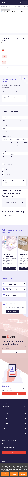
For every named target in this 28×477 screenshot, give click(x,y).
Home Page (3, 6)
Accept (23, 474)
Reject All (14, 474)
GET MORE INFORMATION (8, 268)
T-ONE (2, 36)
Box (17, 91)
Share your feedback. (10, 184)
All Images (6, 10)
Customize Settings (5, 474)
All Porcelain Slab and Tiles (7, 44)
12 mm (4, 62)
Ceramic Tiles (9, 6)
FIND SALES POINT (11, 311)
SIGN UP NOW (12, 393)
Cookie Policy (7, 470)
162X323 (5, 56)
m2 (3, 91)
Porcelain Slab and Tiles (19, 6)
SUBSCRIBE (14, 452)
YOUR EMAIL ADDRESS (8, 447)
